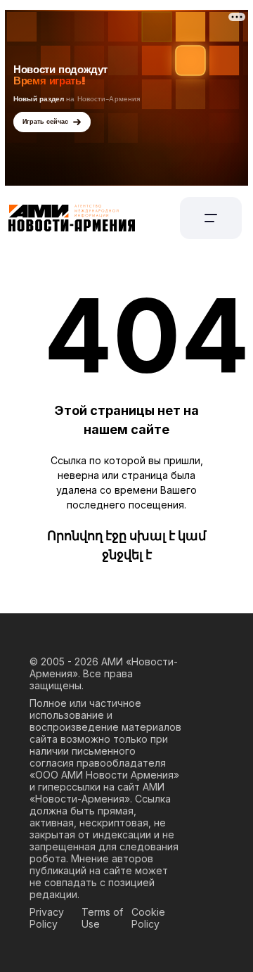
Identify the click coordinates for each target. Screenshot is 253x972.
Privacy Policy (47, 918)
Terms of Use (102, 918)
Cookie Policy (148, 918)
